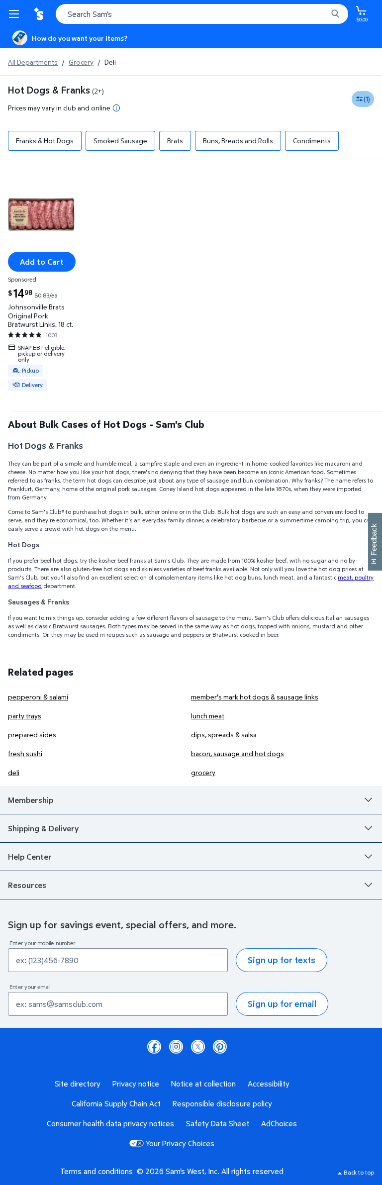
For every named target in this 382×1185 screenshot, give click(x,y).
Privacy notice (135, 1083)
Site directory (77, 1083)
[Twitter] (198, 1046)
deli (13, 772)
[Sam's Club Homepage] (40, 14)
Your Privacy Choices (180, 1143)
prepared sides (32, 734)
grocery (203, 772)
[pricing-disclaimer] (116, 108)
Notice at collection (203, 1083)
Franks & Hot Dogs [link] (45, 140)
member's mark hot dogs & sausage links (254, 696)
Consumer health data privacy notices (110, 1123)
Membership (30, 799)
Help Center (30, 856)
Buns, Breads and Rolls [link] (238, 140)
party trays (24, 715)
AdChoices (279, 1123)
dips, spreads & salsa (224, 734)
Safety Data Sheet (217, 1123)
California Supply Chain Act (116, 1103)
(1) (367, 98)
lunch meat (207, 715)
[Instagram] (176, 1046)
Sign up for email (282, 1003)
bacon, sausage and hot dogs (237, 753)
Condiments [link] (312, 140)
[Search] (335, 14)
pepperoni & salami (38, 696)
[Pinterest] (220, 1046)
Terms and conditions (96, 1171)
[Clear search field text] (322, 14)
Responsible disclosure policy (222, 1103)
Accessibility (268, 1083)
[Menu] (16, 14)
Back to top (359, 1172)
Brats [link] (175, 140)
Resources (27, 885)
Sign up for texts (281, 960)
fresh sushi (25, 753)
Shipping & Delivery (43, 828)
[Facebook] (154, 1046)
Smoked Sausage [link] (120, 140)
